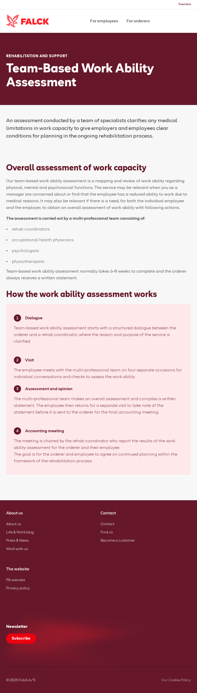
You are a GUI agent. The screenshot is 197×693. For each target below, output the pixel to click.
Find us (107, 532)
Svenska (185, 4)
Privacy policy (18, 588)
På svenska (15, 580)
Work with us (17, 549)
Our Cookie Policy (176, 680)
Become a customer (118, 540)
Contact (107, 524)
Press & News (17, 540)
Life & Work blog (20, 532)
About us (13, 524)
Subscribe (21, 638)
